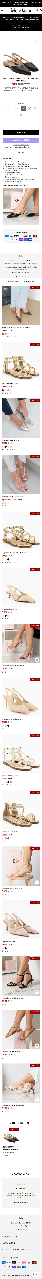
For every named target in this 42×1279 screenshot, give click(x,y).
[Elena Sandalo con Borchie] (21, 753)
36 (12, 108)
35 (6, 108)
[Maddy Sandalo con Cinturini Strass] (21, 474)
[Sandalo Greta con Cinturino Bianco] (21, 1083)
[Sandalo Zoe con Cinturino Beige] (21, 866)
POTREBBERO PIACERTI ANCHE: (21, 282)
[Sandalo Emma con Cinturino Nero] (21, 976)
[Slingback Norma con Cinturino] (21, 697)
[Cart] (41, 10)
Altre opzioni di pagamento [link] (21, 145)
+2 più (14, 337)
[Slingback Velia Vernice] (21, 919)
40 (35, 108)
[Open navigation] (4, 10)
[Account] (37, 10)
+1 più (14, 785)
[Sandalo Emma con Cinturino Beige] (21, 643)
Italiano (4, 1258)
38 (23, 108)
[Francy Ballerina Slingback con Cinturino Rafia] (21, 305)
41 (21, 115)
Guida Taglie (21, 152)
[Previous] (4, 3)
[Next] (38, 3)
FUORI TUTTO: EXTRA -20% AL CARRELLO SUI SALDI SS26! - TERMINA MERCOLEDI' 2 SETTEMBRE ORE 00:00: (21, 89)
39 (29, 108)
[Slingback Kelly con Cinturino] (21, 418)
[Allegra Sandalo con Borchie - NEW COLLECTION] (21, 530)
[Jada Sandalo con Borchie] (21, 809)
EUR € (16, 1258)
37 (18, 108)
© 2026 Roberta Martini (9, 1275)
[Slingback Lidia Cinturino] (21, 587)
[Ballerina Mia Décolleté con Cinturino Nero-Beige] (11, 1136)
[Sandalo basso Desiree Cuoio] (21, 1029)
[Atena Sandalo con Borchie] (21, 361)
